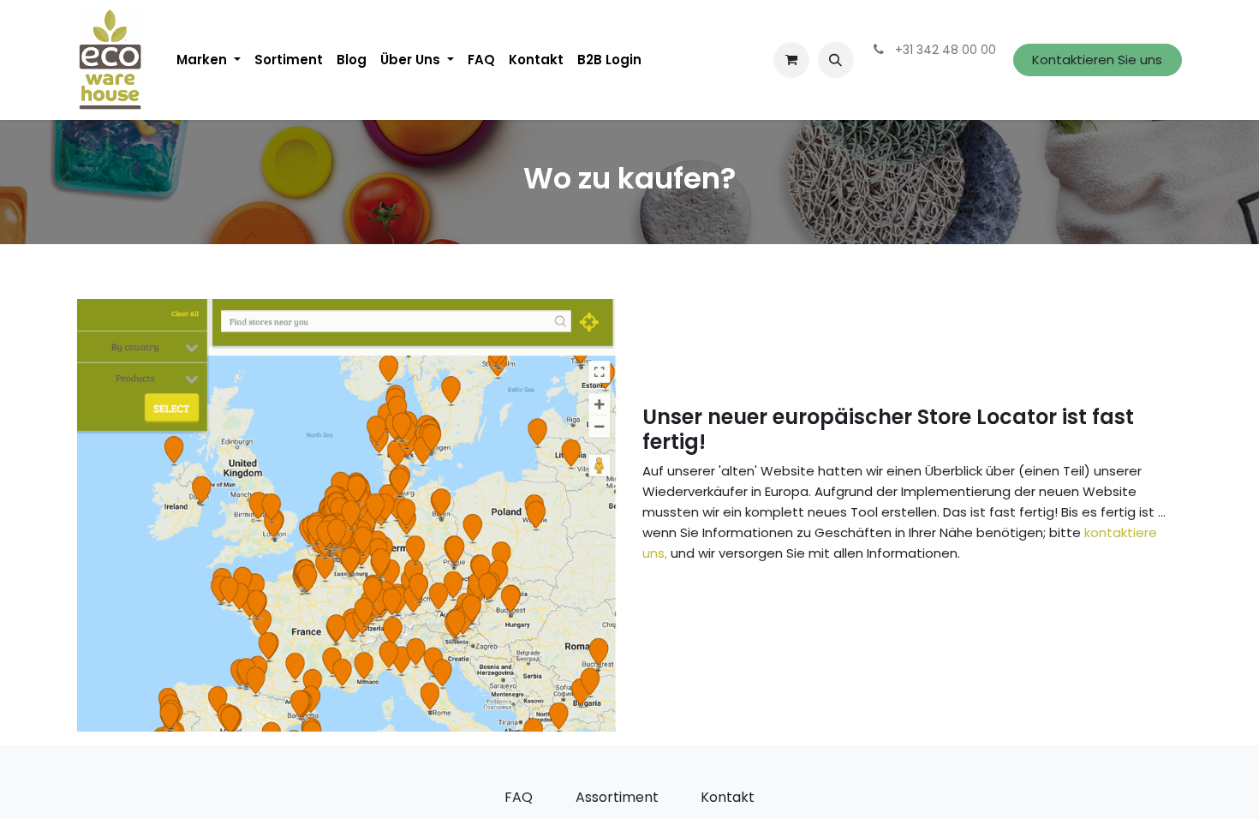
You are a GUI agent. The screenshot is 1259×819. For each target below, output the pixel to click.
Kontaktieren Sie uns (1097, 60)
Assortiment (617, 797)
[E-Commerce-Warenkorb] (791, 60)
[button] (836, 60)
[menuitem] (209, 60)
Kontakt (728, 797)
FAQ (518, 797)
